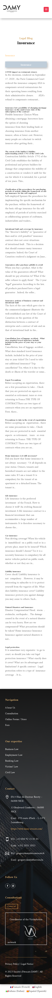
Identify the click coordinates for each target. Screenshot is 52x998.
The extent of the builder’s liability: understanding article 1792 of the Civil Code (24, 152)
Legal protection (12, 647)
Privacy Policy (12, 964)
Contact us (11, 906)
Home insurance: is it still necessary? (21, 456)
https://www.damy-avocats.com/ (27, 829)
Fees (7, 725)
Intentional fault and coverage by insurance (24, 229)
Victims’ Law (11, 767)
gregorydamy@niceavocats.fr (30, 853)
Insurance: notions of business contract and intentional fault (24, 301)
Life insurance (11, 496)
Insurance (10, 56)
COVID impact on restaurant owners (21, 72)
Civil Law (10, 773)
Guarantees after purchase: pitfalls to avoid (24, 265)
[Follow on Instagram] (13, 886)
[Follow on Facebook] (7, 886)
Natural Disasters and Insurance (19, 607)
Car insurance (11, 535)
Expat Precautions (13, 380)
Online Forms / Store (16, 719)
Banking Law (11, 761)
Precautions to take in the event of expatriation (25, 420)
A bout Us (10, 708)
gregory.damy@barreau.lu (30, 860)
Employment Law (13, 755)
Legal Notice (27, 964)
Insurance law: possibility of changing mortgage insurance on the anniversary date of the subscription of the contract (25, 109)
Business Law (11, 749)
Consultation (11, 714)
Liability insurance (13, 571)
